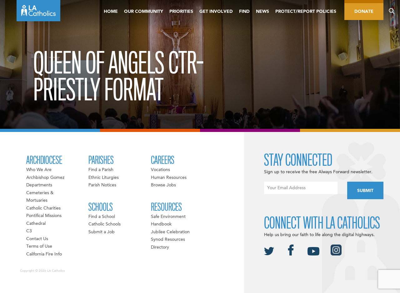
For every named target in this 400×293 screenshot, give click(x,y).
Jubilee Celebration (170, 232)
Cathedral (36, 223)
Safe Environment (168, 217)
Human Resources (169, 177)
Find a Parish (100, 170)
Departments (39, 185)
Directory (160, 247)
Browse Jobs (163, 185)
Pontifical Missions (44, 216)
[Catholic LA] (38, 10)
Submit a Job (101, 232)
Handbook (161, 224)
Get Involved (216, 11)
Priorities (181, 11)
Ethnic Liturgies (103, 177)
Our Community (143, 11)
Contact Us (37, 239)
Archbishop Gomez (45, 177)
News (262, 11)
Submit (365, 191)
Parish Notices (102, 185)
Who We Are (39, 170)
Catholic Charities (43, 208)
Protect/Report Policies (305, 11)
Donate (363, 11)
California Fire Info (44, 254)
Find (244, 11)
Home (111, 11)
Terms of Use (39, 246)
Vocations (160, 170)
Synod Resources (168, 239)
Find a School (101, 217)
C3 (29, 231)
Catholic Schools (104, 224)
